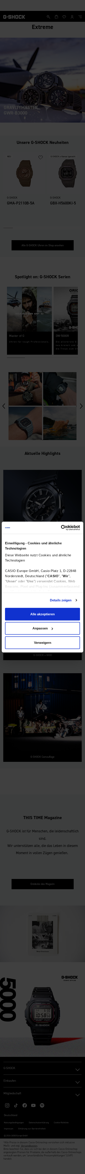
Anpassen (40, 628)
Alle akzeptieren (42, 614)
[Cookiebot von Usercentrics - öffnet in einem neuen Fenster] (61, 528)
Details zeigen (60, 600)
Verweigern (42, 642)
